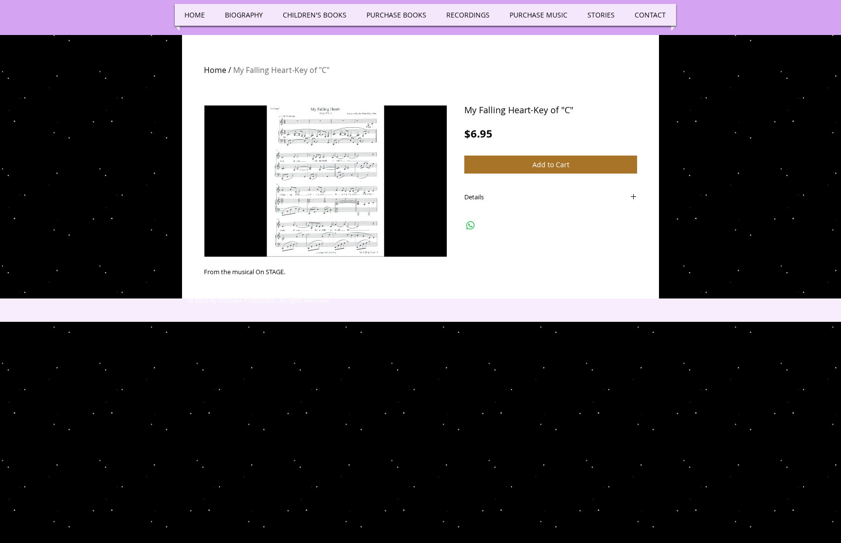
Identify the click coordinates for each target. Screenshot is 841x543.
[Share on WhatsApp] (470, 225)
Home (215, 70)
